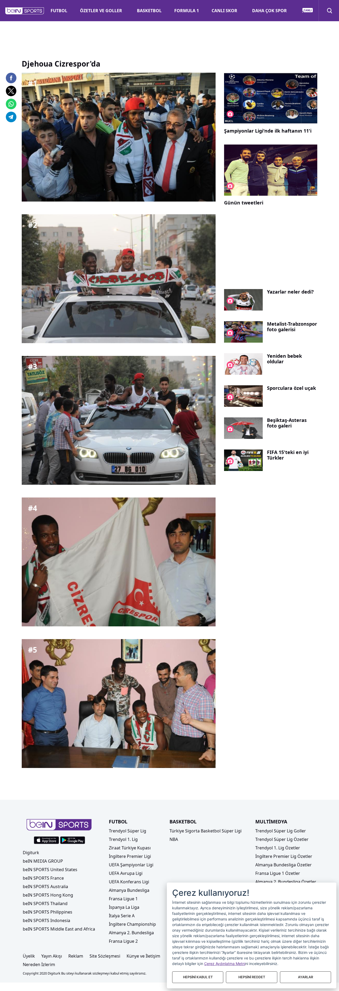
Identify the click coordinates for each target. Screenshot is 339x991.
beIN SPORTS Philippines (47, 912)
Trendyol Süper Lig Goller (280, 831)
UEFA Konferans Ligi (129, 882)
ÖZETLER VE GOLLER (101, 11)
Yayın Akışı (51, 956)
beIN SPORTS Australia (45, 886)
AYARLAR (305, 977)
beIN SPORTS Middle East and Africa (59, 929)
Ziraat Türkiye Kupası (130, 848)
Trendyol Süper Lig (127, 831)
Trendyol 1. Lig (123, 839)
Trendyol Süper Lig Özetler (282, 839)
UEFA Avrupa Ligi (125, 873)
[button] (24, 10)
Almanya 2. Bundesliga (131, 933)
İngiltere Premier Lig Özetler (283, 856)
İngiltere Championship (132, 924)
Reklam (75, 956)
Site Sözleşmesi (105, 956)
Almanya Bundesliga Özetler (283, 865)
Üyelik (29, 956)
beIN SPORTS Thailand (45, 903)
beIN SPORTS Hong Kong (48, 895)
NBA (174, 839)
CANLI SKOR (224, 11)
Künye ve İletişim (143, 956)
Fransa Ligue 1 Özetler (277, 873)
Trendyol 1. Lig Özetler (277, 848)
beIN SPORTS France (43, 878)
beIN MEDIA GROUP (43, 861)
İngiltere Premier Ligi (130, 856)
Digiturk (31, 852)
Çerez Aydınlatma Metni (224, 963)
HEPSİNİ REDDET (251, 977)
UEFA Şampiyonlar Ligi (131, 865)
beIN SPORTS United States (50, 869)
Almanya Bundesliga (129, 890)
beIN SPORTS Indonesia (46, 920)
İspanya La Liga (124, 907)
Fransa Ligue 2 (123, 941)
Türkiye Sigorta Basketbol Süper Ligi (206, 831)
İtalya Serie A (122, 916)
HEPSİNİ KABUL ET (198, 977)
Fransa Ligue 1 (123, 899)
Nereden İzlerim (39, 964)
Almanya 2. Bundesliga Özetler (285, 882)
